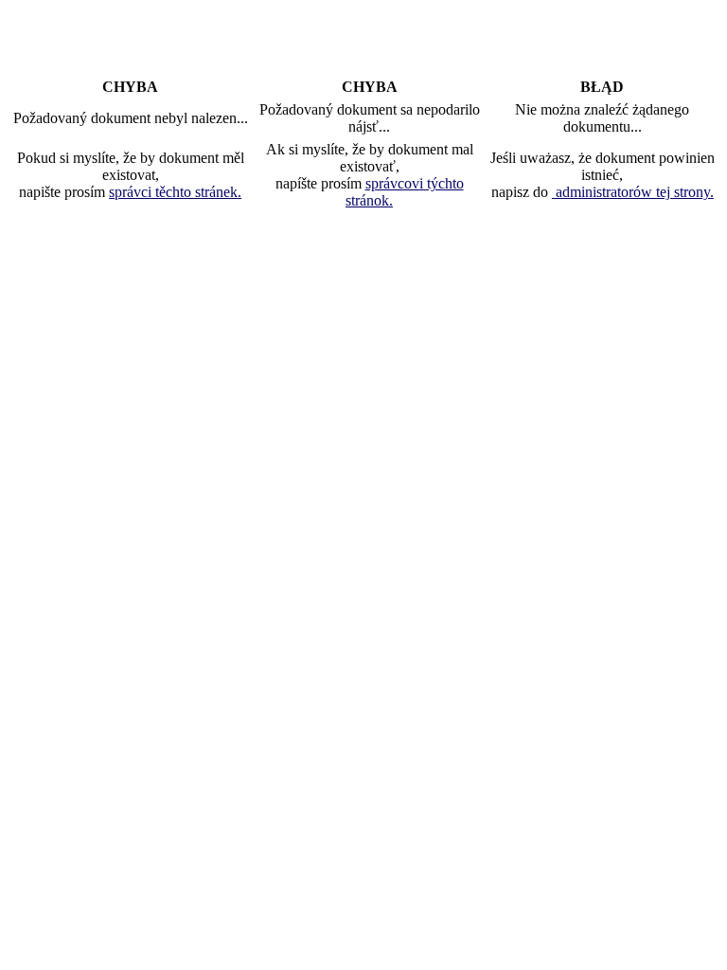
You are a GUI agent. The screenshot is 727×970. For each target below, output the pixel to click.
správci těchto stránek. (175, 192)
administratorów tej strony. (633, 192)
